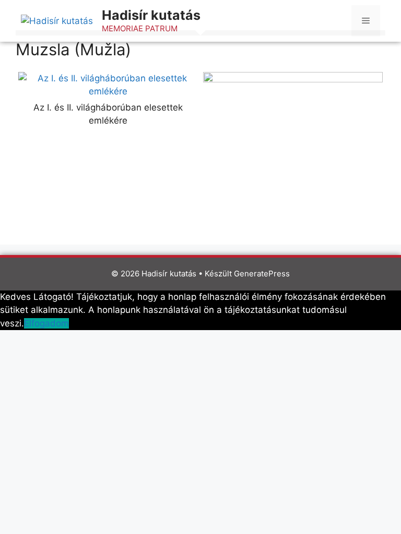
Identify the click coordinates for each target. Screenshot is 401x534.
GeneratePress (262, 273)
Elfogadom (46, 323)
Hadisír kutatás (151, 15)
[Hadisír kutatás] (57, 20)
